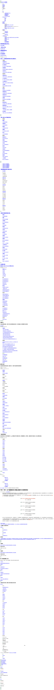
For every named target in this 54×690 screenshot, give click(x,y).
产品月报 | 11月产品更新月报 (6, 165)
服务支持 (4, 23)
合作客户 (8, 37)
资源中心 (4, 6)
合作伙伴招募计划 (7, 41)
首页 (3, 11)
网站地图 (15, 652)
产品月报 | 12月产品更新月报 (6, 164)
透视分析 (4, 599)
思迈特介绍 (6, 37)
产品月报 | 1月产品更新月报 (6, 163)
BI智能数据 (29, 495)
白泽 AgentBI (6, 34)
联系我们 (18, 37)
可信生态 (13, 37)
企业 (5, 19)
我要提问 (6, 26)
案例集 (3, 612)
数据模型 (4, 594)
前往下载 (1, 584)
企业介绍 (4, 627)
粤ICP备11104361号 (11, 652)
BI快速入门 (4, 620)
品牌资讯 (6, 38)
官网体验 (29, 519)
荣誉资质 (11, 37)
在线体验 (4, 523)
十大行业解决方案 (5, 602)
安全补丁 (4, 624)
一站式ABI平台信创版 (7, 16)
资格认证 (4, 623)
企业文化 (15, 37)
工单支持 (8, 26)
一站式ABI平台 (4, 588)
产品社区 (4, 619)
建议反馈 (10, 26)
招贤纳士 (6, 40)
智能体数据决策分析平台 (5, 587)
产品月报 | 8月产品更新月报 (6, 167)
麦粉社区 (4, 29)
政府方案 (4, 606)
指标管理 (4, 595)
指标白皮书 (4, 613)
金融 (5, 18)
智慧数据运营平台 (7, 14)
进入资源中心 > (2, 325)
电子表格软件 (6, 15)
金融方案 (4, 605)
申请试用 (4, 472)
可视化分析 (4, 598)
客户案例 (4, 5)
